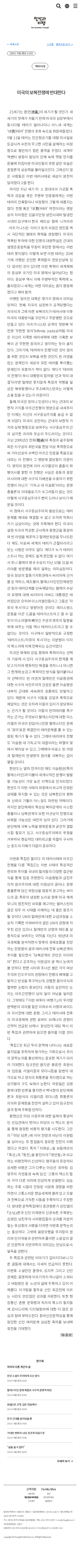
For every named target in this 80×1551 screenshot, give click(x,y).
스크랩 (50, 44)
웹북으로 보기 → (64, 44)
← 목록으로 (13, 44)
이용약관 (31, 1494)
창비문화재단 (48, 1497)
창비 (48, 1494)
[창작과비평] (40, 23)
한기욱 (40, 1361)
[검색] (58, 5)
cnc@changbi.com (65, 1520)
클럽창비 (48, 1501)
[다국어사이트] (67, 5)
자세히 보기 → (65, 1461)
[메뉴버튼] (75, 5)
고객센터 (31, 1501)
